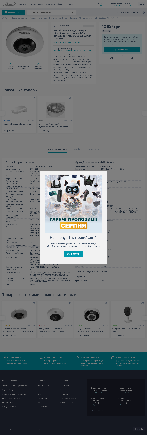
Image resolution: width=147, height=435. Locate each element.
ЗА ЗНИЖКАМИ (73, 254)
